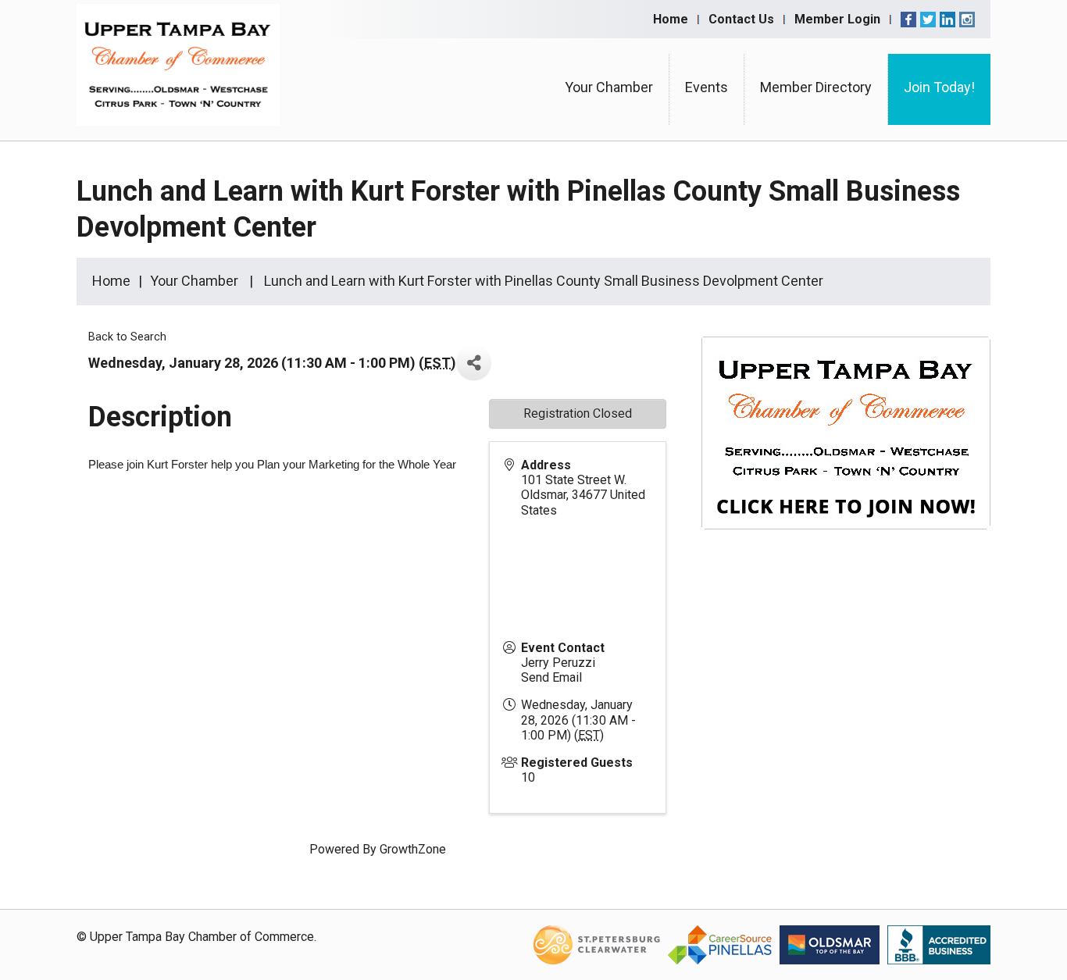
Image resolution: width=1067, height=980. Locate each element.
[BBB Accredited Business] (938, 943)
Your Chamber (609, 87)
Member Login (837, 19)
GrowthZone (413, 849)
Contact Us (741, 19)
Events (706, 87)
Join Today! (939, 87)
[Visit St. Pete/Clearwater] (597, 943)
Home (670, 19)
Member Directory (816, 87)
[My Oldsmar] (830, 943)
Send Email (551, 677)
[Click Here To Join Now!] (845, 447)
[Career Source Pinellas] (720, 943)
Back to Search (127, 337)
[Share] (473, 362)
